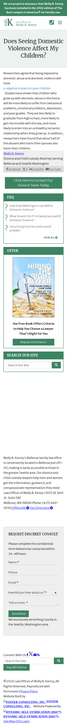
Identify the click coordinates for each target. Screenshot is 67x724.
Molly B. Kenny (14, 153)
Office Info (18, 508)
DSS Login (23, 721)
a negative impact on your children (27, 88)
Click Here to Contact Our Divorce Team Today (33, 182)
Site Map (9, 721)
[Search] (56, 365)
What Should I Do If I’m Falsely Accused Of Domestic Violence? (33, 218)
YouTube (55, 169)
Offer (12, 251)
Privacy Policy (28, 691)
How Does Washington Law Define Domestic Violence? (29, 208)
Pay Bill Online (16, 667)
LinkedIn (38, 169)
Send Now (19, 613)
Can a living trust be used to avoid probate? (28, 229)
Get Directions (40, 508)
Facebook (14, 169)
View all (49, 237)
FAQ (10, 197)
